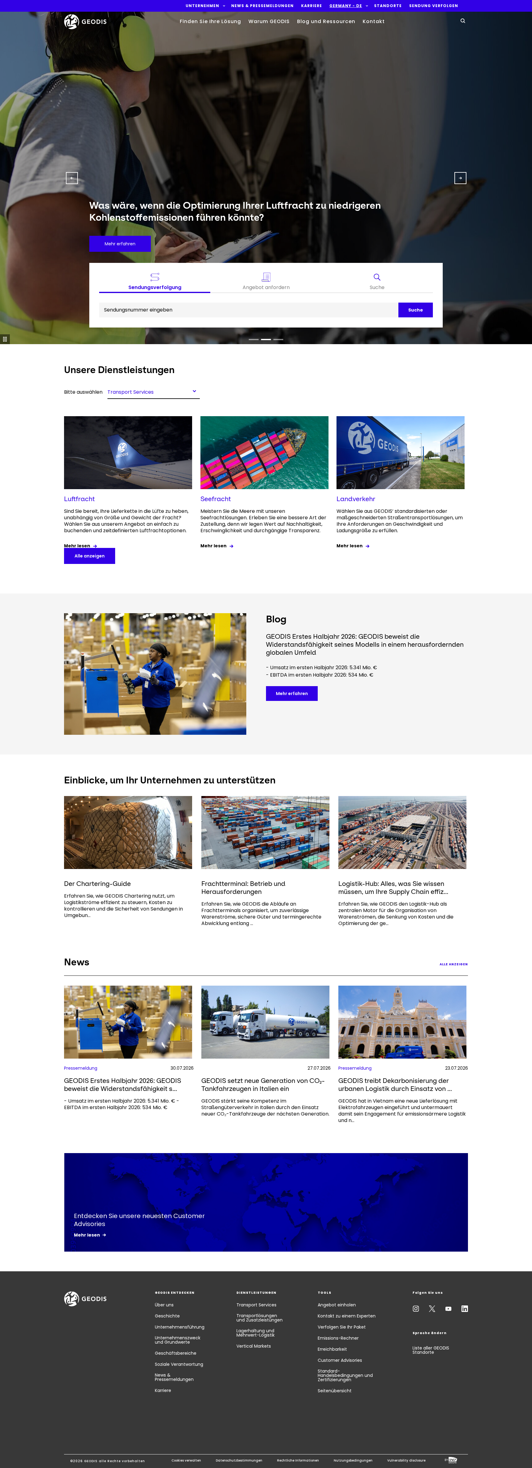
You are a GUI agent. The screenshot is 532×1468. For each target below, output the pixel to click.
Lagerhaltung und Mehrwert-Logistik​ (255, 1333)
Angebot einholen (337, 1305)
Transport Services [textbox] (130, 391)
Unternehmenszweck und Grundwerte (177, 1340)
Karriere (163, 1390)
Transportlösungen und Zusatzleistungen (259, 1317)
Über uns (164, 1305)
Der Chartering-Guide (97, 883)
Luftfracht (79, 498)
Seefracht (215, 498)
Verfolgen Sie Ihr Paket (342, 1327)
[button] (202, 6)
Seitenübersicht (335, 1391)
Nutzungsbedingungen (353, 1460)
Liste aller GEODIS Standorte (431, 1350)
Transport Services (256, 1305)
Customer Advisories (340, 1360)
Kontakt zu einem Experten (347, 1316)
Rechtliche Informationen (298, 1460)
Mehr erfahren (292, 693)
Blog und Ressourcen (326, 21)
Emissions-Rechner (338, 1338)
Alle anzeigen (90, 556)
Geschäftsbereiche (175, 1353)
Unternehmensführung (179, 1327)
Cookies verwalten (186, 1460)
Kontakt (374, 21)
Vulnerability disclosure (406, 1460)
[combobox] (153, 391)
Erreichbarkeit (332, 1349)
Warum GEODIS (269, 21)
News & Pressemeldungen (174, 1377)
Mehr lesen (77, 546)
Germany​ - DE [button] (345, 6)
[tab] (377, 283)
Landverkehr (356, 498)
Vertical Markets (253, 1346)
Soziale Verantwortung (179, 1364)
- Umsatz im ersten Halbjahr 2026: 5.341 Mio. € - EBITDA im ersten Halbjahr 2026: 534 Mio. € (121, 1104)
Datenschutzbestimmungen (239, 1460)
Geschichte (167, 1316)
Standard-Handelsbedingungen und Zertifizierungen (345, 1375)
